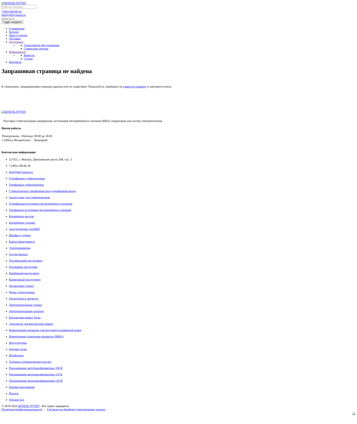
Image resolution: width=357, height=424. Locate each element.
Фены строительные (22, 292)
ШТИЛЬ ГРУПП (28, 406)
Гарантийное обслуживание (42, 45)
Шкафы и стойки (20, 235)
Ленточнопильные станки (25, 304)
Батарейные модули (21, 216)
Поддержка (16, 42)
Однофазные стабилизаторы (27, 178)
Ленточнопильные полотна (26, 311)
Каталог (14, 31)
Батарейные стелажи (22, 222)
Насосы (14, 393)
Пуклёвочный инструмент (26, 260)
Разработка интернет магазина (13, 419)
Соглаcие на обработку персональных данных (76, 409)
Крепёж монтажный (22, 387)
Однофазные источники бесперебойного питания (40, 203)
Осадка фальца (18, 254)
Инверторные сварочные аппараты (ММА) (36, 336)
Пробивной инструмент (24, 273)
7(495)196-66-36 (11, 11)
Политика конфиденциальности (21, 409)
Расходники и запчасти (23, 298)
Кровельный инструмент (25, 279)
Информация (17, 52)
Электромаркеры (19, 248)
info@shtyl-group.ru (13, 15)
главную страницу (135, 86)
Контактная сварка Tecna (25, 317)
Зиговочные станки (21, 286)
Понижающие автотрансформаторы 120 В (35, 380)
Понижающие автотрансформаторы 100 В (35, 368)
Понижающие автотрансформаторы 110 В (35, 374)
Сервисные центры (36, 48)
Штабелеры (16, 355)
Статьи (28, 58)
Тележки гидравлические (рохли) (30, 361)
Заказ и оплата (18, 35)
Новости (29, 55)
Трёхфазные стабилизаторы (26, 184)
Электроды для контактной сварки (31, 323)
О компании (17, 28)
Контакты (15, 62)
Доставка (15, 38)
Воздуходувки (18, 342)
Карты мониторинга (22, 241)
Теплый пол (16, 399)
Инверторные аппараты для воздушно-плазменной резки (45, 330)
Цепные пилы (18, 349)
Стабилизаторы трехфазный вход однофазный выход (42, 191)
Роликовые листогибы (23, 267)
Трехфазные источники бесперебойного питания (40, 210)
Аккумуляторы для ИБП (24, 229)
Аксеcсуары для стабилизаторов (29, 197)
